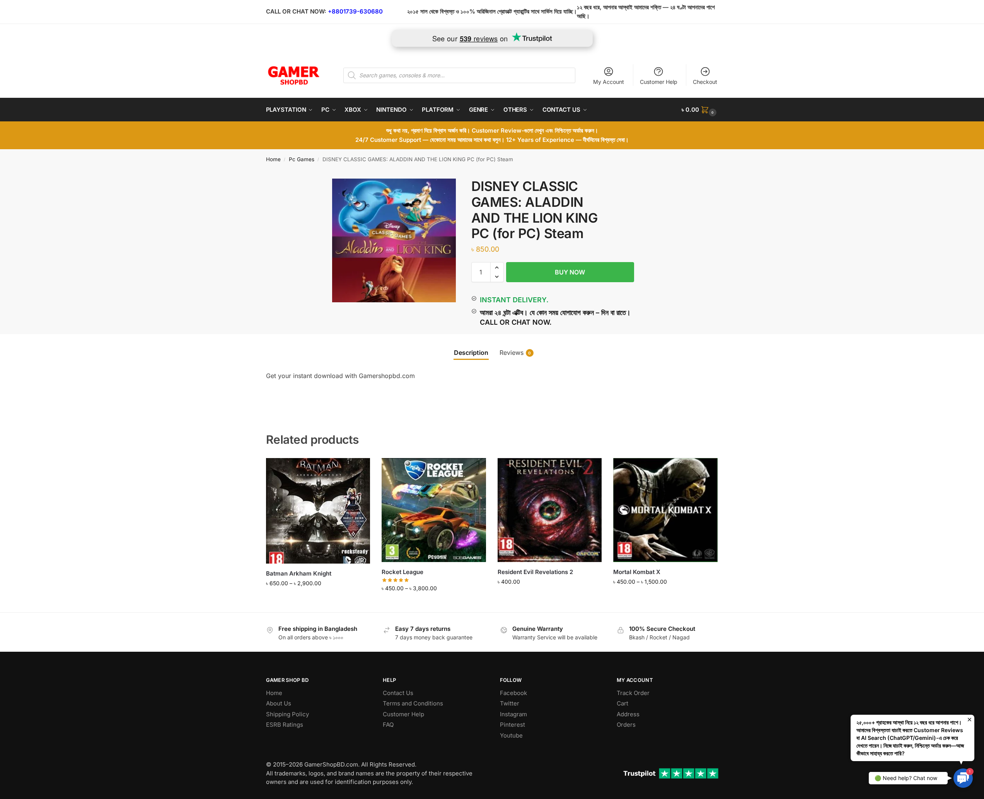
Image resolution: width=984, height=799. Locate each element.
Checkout (705, 81)
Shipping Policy (287, 714)
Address (628, 714)
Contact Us (398, 693)
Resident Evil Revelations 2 (535, 572)
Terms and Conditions (413, 703)
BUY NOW (570, 272)
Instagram (513, 714)
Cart (622, 703)
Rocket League (402, 572)
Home (273, 159)
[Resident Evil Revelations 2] (550, 510)
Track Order (633, 693)
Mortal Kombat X (636, 572)
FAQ (388, 724)
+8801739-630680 (355, 11)
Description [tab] (471, 352)
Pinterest (512, 724)
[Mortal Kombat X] (665, 510)
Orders (626, 724)
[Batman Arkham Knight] (318, 511)
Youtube (511, 735)
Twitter (509, 703)
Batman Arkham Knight (298, 573)
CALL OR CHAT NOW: (296, 11)
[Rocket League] (434, 510)
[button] (700, 109)
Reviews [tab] (515, 352)
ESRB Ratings (284, 724)
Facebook (513, 693)
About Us (278, 703)
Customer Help (658, 81)
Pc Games (301, 159)
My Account (608, 81)
